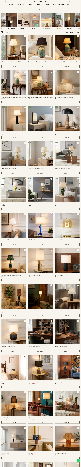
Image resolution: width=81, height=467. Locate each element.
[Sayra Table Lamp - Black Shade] (40, 331)
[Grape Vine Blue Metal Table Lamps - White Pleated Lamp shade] (13, 82)
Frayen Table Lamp (5, 453)
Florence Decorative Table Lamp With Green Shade (11, 275)
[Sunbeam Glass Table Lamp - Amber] (67, 225)
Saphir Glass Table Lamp (32, 239)
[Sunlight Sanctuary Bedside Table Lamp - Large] (13, 189)
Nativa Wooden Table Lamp (6, 310)
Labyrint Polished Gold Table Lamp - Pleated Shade (11, 61)
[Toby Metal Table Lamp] (40, 118)
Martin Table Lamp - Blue (59, 382)
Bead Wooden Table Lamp (33, 310)
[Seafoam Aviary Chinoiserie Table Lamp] (67, 153)
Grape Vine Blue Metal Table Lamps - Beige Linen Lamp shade (66, 61)
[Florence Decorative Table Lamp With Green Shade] (13, 260)
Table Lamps (58, 28)
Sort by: (70, 32)
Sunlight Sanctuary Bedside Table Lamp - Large (10, 204)
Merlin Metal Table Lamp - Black (61, 132)
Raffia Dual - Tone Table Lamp (60, 453)
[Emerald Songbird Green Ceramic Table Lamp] (67, 189)
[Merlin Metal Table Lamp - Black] (67, 118)
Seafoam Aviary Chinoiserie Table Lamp (62, 168)
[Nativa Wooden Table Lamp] (13, 296)
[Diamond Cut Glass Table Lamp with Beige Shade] (67, 82)
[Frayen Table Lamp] (13, 438)
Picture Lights (46, 28)
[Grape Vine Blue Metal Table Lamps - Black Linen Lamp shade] (40, 47)
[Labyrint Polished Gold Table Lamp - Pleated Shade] (13, 47)
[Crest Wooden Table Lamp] (13, 403)
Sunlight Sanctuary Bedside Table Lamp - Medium (37, 204)
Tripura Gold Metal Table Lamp (34, 275)
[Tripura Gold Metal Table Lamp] (40, 260)
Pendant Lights (11, 28)
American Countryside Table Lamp (8, 346)
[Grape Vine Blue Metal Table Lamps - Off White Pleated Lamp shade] (40, 82)
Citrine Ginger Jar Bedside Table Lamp (35, 168)
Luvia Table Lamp (31, 417)
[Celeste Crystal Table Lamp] (13, 225)
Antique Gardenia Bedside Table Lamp (8, 168)
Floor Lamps (69, 28)
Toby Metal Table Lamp (32, 132)
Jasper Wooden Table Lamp (60, 310)
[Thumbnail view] (4, 32)
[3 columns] (2, 32)
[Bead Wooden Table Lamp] (40, 296)
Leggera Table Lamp (32, 453)
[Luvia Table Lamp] (40, 403)
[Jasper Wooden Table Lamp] (67, 296)
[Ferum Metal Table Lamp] (13, 367)
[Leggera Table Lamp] (40, 438)
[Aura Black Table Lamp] (67, 260)
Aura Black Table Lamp (59, 275)
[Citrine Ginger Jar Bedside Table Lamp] (40, 153)
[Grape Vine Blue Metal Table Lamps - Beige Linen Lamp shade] (67, 47)
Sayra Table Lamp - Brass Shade (61, 346)
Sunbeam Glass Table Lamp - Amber (61, 239)
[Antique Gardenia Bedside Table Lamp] (13, 153)
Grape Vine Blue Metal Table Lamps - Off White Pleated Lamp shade (40, 97)
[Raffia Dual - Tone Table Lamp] (67, 438)
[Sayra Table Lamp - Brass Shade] (67, 331)
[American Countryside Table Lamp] (13, 331)
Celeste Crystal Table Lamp (6, 239)
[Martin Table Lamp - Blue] (67, 367)
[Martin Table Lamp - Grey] (40, 367)
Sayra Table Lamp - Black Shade (34, 346)
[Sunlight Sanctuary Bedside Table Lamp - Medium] (40, 189)
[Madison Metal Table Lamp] (13, 118)
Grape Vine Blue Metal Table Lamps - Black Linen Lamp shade (40, 61)
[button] (78, 460)
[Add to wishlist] (25, 36)
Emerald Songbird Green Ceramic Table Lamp (63, 204)
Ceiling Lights (34, 28)
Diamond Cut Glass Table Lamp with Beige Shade (64, 97)
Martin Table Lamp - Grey (33, 382)
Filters (78, 32)
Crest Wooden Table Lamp (6, 417)
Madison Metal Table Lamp (6, 132)
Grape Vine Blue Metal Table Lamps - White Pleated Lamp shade (13, 97)
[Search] (69, 1)
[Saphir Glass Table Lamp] (40, 225)
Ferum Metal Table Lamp (6, 382)
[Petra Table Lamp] (67, 403)
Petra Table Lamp (58, 417)
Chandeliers (23, 28)
